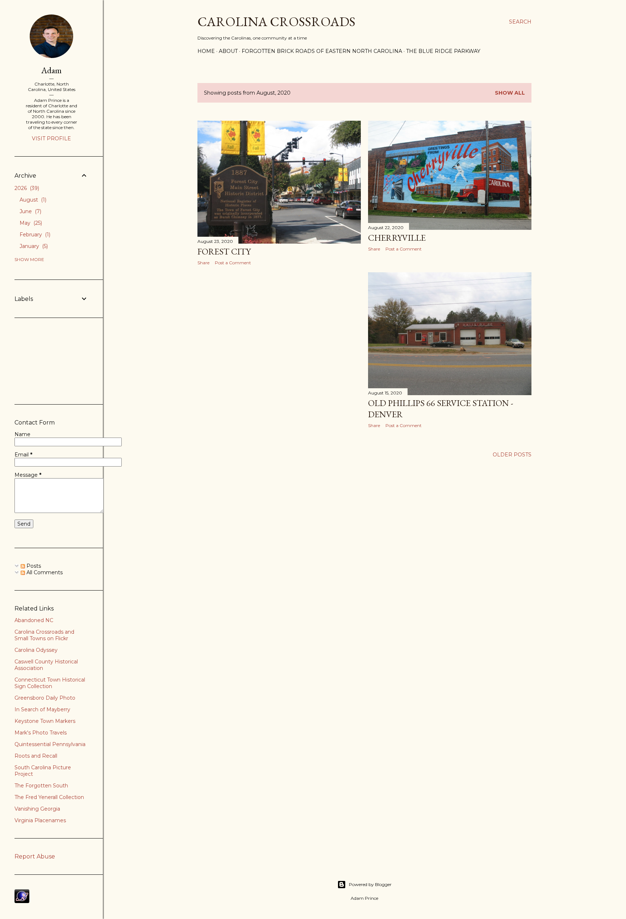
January (33, 246)
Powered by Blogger (370, 884)
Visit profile (51, 138)
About (228, 51)
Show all (510, 93)
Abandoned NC (33, 620)
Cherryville (397, 237)
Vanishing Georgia (37, 809)
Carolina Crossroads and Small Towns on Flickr (44, 635)
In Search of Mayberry (42, 709)
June (30, 211)
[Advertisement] (279, 334)
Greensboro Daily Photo (44, 698)
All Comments (44, 572)
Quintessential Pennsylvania (49, 744)
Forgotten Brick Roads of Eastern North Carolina (322, 51)
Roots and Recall (35, 756)
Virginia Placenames (40, 820)
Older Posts (512, 454)
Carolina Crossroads (276, 21)
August (32, 199)
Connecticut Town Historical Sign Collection (49, 683)
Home (206, 51)
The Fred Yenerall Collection (49, 797)
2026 (26, 188)
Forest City (224, 251)
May (30, 223)
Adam (51, 70)
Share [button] (203, 262)
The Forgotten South (41, 785)
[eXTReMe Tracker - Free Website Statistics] (21, 901)
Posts (33, 566)
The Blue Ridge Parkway (443, 51)
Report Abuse (34, 856)
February (34, 234)
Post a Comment (233, 262)
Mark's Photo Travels (40, 732)
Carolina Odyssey (36, 650)
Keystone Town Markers (44, 721)
